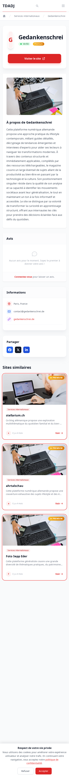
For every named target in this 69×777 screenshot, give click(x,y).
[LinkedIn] (26, 350)
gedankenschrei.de (24, 319)
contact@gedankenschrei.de (29, 311)
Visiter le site (32, 58)
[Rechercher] (37, 6)
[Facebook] (10, 350)
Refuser (25, 771)
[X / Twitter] (18, 350)
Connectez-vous (23, 276)
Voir (57, 433)
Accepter (43, 771)
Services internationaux (26, 15)
